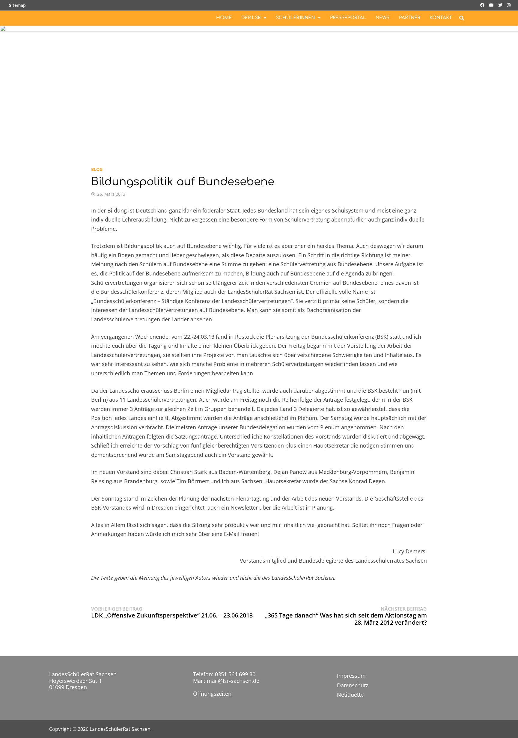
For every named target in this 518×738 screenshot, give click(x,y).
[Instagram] (508, 4)
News (382, 17)
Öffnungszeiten (212, 693)
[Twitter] (501, 4)
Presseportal (348, 17)
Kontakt (441, 17)
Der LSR (250, 17)
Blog (97, 169)
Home (224, 17)
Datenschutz (352, 685)
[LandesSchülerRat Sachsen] (259, 89)
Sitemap (17, 5)
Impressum (351, 675)
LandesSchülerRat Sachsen (120, 729)
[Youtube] (492, 4)
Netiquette (350, 694)
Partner (409, 17)
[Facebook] (483, 4)
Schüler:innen (295, 17)
